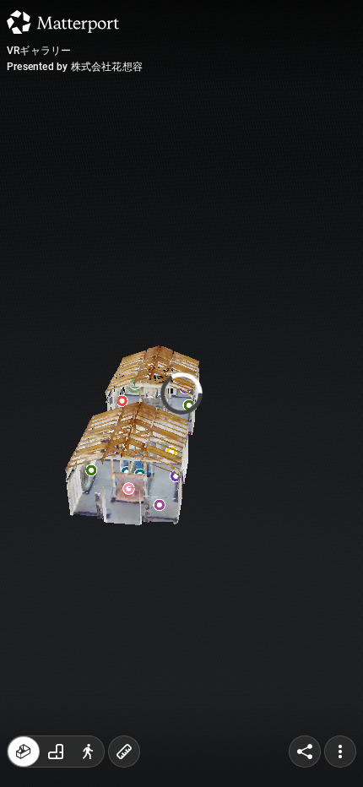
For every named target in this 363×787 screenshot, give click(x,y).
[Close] (309, 143)
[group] (56, 751)
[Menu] (340, 751)
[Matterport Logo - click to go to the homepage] (62, 22)
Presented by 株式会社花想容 (75, 67)
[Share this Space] (305, 751)
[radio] (24, 751)
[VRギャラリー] (181, 393)
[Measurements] (124, 751)
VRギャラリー (39, 51)
